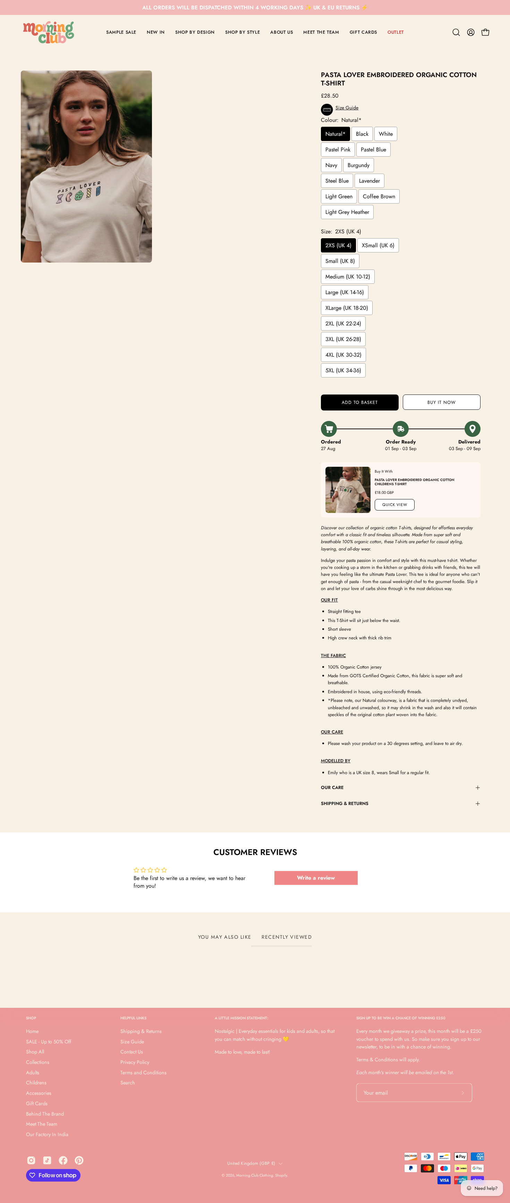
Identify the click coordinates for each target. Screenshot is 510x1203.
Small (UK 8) (340, 261)
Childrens (36, 1082)
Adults (32, 1072)
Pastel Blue (373, 150)
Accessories (38, 1093)
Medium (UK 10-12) (347, 277)
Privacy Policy (134, 1062)
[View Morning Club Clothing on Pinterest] (79, 1160)
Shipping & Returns (344, 803)
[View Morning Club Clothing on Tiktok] (47, 1160)
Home (32, 1031)
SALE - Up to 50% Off (48, 1041)
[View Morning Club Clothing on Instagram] (31, 1160)
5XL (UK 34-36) (343, 370)
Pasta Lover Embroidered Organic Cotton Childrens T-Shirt (414, 482)
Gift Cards (37, 1103)
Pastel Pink (337, 150)
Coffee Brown (379, 196)
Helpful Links (133, 1018)
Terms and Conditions (143, 1072)
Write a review (316, 878)
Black (362, 134)
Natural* (335, 134)
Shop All (35, 1051)
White (386, 134)
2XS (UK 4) (338, 245)
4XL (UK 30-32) (343, 355)
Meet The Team (41, 1124)
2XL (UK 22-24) (343, 323)
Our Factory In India (47, 1134)
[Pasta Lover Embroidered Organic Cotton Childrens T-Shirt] (348, 490)
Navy (331, 165)
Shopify (281, 1175)
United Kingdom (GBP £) (251, 1163)
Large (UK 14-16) (344, 292)
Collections (37, 1062)
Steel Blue (337, 181)
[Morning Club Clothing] (48, 32)
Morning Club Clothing (254, 1175)
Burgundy (358, 165)
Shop (31, 1018)
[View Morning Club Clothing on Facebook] (63, 1160)
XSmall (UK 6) (378, 245)
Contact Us (131, 1051)
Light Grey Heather (347, 212)
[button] (456, 32)
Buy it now (441, 402)
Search (127, 1082)
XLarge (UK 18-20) (346, 308)
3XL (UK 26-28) (343, 339)
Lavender (369, 181)
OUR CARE (332, 787)
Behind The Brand (45, 1113)
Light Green (338, 196)
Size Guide (132, 1041)
